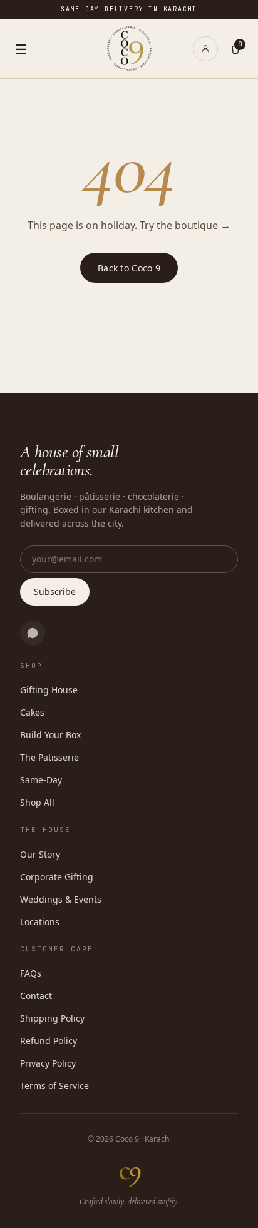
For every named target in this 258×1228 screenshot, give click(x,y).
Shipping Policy (52, 1018)
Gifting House (49, 690)
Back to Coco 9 (129, 268)
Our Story (40, 854)
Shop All (37, 802)
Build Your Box (50, 735)
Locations (39, 922)
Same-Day (41, 780)
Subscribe (55, 591)
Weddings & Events (60, 899)
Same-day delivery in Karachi (129, 9)
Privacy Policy (48, 1063)
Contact (36, 996)
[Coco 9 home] (129, 48)
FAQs (30, 973)
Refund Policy (48, 1041)
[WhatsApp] (32, 633)
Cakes (32, 712)
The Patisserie (49, 757)
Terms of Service (54, 1086)
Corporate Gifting (56, 877)
